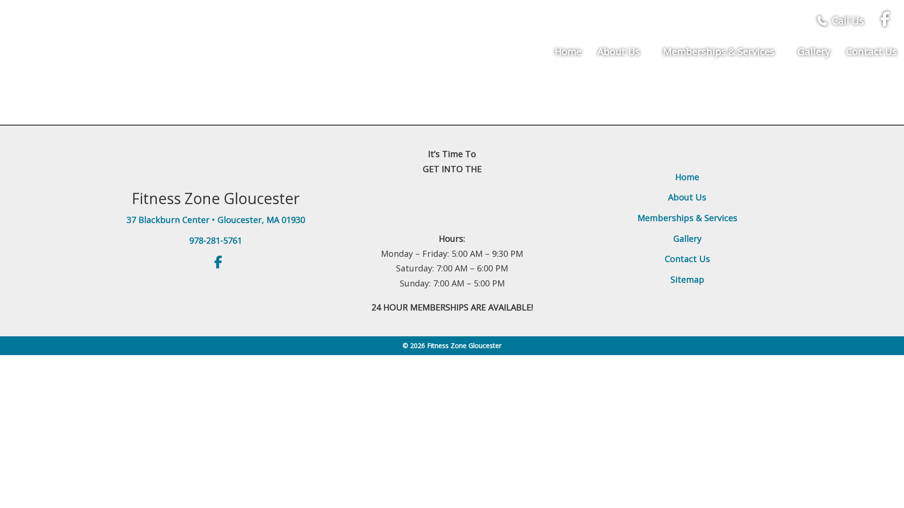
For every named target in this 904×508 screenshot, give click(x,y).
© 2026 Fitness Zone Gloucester (452, 345)
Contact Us (871, 51)
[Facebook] (885, 21)
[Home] (135, 34)
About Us (619, 51)
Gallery (814, 51)
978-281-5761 (215, 240)
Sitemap (687, 279)
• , (216, 219)
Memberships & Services (720, 51)
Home (568, 51)
